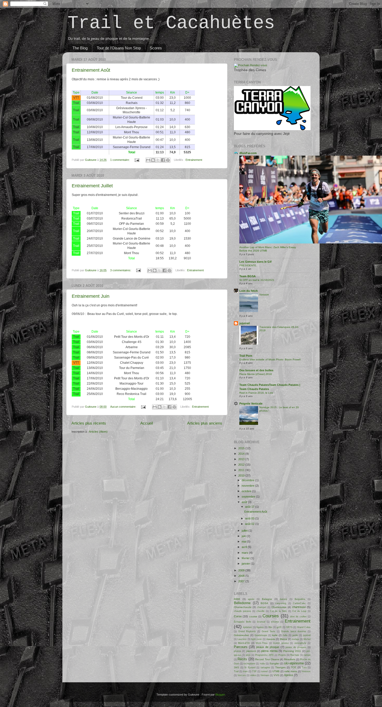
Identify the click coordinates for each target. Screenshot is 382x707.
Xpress (288, 675)
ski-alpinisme (294, 663)
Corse (238, 616)
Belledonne (242, 603)
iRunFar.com (248, 153)
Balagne (267, 599)
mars (245, 552)
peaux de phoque (267, 647)
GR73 (289, 627)
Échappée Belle (242, 621)
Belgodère (300, 599)
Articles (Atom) (98, 431)
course (253, 616)
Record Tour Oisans (267, 659)
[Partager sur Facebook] (163, 160)
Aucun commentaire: (123, 406)
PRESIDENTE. (248, 265)
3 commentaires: (121, 270)
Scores (156, 48)
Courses (270, 615)
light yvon (256, 639)
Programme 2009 (264, 655)
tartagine (265, 667)
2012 (241, 464)
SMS (236, 667)
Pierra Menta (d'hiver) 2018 (255, 374)
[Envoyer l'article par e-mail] (136, 159)
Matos (283, 639)
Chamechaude (243, 607)
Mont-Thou (261, 643)
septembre (249, 496)
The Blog (80, 48)
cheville (260, 611)
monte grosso (280, 643)
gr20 (279, 627)
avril (245, 547)
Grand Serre (268, 631)
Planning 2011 (292, 651)
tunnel (264, 671)
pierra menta (269, 650)
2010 (241, 475)
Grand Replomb (247, 631)
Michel (307, 639)
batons (283, 599)
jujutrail (244, 323)
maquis (270, 639)
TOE (294, 667)
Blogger (220, 694)
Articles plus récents (88, 423)
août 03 (250, 518)
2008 (241, 575)
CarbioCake (299, 603)
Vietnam (264, 675)
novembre (248, 485)
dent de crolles (298, 616)
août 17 (250, 506)
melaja (295, 639)
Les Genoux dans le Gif (255, 261)
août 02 (250, 523)
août (245, 502)
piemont (251, 651)
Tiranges (280, 667)
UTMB (276, 671)
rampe (307, 655)
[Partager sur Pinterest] (167, 160)
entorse (275, 621)
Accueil (146, 423)
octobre (247, 491)
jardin (295, 635)
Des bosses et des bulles (256, 370)
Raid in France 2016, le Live (256, 392)
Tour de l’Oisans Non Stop (119, 48)
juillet (245, 530)
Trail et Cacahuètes (171, 23)
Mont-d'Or (244, 643)
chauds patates (242, 611)
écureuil (261, 621)
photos (237, 651)
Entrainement (194, 159)
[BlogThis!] (153, 160)
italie (275, 635)
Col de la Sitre (278, 611)
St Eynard (249, 667)
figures (260, 627)
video (253, 675)
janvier (246, 563)
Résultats (289, 659)
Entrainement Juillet (92, 185)
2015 (241, 448)
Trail (236, 671)
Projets (282, 655)
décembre (248, 480)
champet (261, 607)
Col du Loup (299, 611)
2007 (241, 581)
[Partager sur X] (158, 160)
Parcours (240, 647)
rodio (262, 663)
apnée (251, 599)
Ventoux (306, 671)
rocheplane (249, 663)
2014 (241, 453)
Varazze (264, 294)
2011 (241, 470)
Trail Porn (245, 355)
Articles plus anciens (204, 423)
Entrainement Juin (90, 296)
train (245, 671)
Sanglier (274, 663)
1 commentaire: (120, 159)
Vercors (242, 675)
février (246, 558)
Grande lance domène (293, 631)
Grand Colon (304, 627)
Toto (304, 667)
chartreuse (299, 607)
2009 (241, 570)
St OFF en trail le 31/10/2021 (256, 280)
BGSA (264, 603)
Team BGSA (247, 276)
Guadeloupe (260, 635)
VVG (276, 675)
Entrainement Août (91, 70)
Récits (242, 659)
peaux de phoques (296, 647)
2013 (241, 459)
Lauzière (242, 639)
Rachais (294, 655)
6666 (237, 599)
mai (244, 541)
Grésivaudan (241, 635)
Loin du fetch (248, 290)
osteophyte (300, 643)
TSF (254, 671)
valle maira (290, 671)
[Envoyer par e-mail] (148, 160)
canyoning (280, 603)
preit (248, 655)
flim (270, 627)
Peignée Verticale (250, 403)
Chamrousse (279, 607)
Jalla (284, 635)
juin (244, 536)
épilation (247, 627)
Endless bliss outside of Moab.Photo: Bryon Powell (269, 359)
